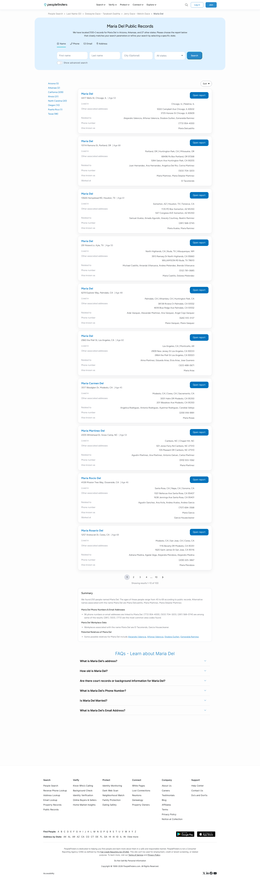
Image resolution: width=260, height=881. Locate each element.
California (55, 92)
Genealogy (137, 800)
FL (101, 836)
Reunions (136, 795)
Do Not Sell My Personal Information (130, 861)
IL (121, 836)
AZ (78, 836)
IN (124, 836)
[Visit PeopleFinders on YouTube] (215, 873)
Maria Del (87, 93)
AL (69, 836)
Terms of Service (135, 855)
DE (96, 836)
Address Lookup (51, 795)
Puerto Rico (55, 109)
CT (92, 836)
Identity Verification (83, 795)
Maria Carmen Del (92, 383)
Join (211, 5)
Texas (53, 114)
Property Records (52, 805)
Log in (197, 5)
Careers (166, 790)
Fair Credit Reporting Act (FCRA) (114, 852)
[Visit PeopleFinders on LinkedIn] (208, 873)
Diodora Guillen (172, 636)
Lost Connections (141, 790)
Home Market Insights (84, 805)
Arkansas (54, 88)
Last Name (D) (73, 13)
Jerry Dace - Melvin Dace (137, 13)
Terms (165, 809)
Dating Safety (110, 805)
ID (117, 836)
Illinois (53, 96)
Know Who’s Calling (83, 785)
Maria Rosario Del (92, 530)
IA (114, 836)
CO (87, 836)
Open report (199, 95)
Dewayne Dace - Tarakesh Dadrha (102, 13)
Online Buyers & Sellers (84, 800)
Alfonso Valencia (155, 636)
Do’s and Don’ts (199, 795)
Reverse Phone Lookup (55, 790)
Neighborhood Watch (113, 795)
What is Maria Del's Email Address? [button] (102, 710)
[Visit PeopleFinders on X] (204, 873)
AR (73, 836)
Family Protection (112, 800)
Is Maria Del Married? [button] (93, 700)
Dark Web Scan (110, 790)
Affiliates (166, 805)
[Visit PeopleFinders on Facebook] (211, 873)
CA (82, 836)
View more (132, 836)
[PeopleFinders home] (55, 5)
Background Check (82, 790)
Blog (164, 800)
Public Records (51, 809)
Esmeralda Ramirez (190, 636)
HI (110, 836)
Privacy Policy (169, 814)
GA (105, 836)
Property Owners (141, 805)
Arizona (53, 83)
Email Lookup (50, 800)
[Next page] (162, 577)
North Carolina (57, 101)
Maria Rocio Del (91, 478)
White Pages (138, 785)
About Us (166, 785)
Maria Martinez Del (93, 430)
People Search (55, 13)
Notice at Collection (172, 819)
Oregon (54, 105)
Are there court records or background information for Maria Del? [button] (122, 680)
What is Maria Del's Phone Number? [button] (103, 690)
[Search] (186, 5)
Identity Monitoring (112, 785)
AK (65, 836)
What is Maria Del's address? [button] (98, 661)
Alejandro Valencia (137, 636)
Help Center (197, 785)
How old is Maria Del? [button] (94, 671)
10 (156, 577)
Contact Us (197, 790)
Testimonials (168, 795)
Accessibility (48, 873)
